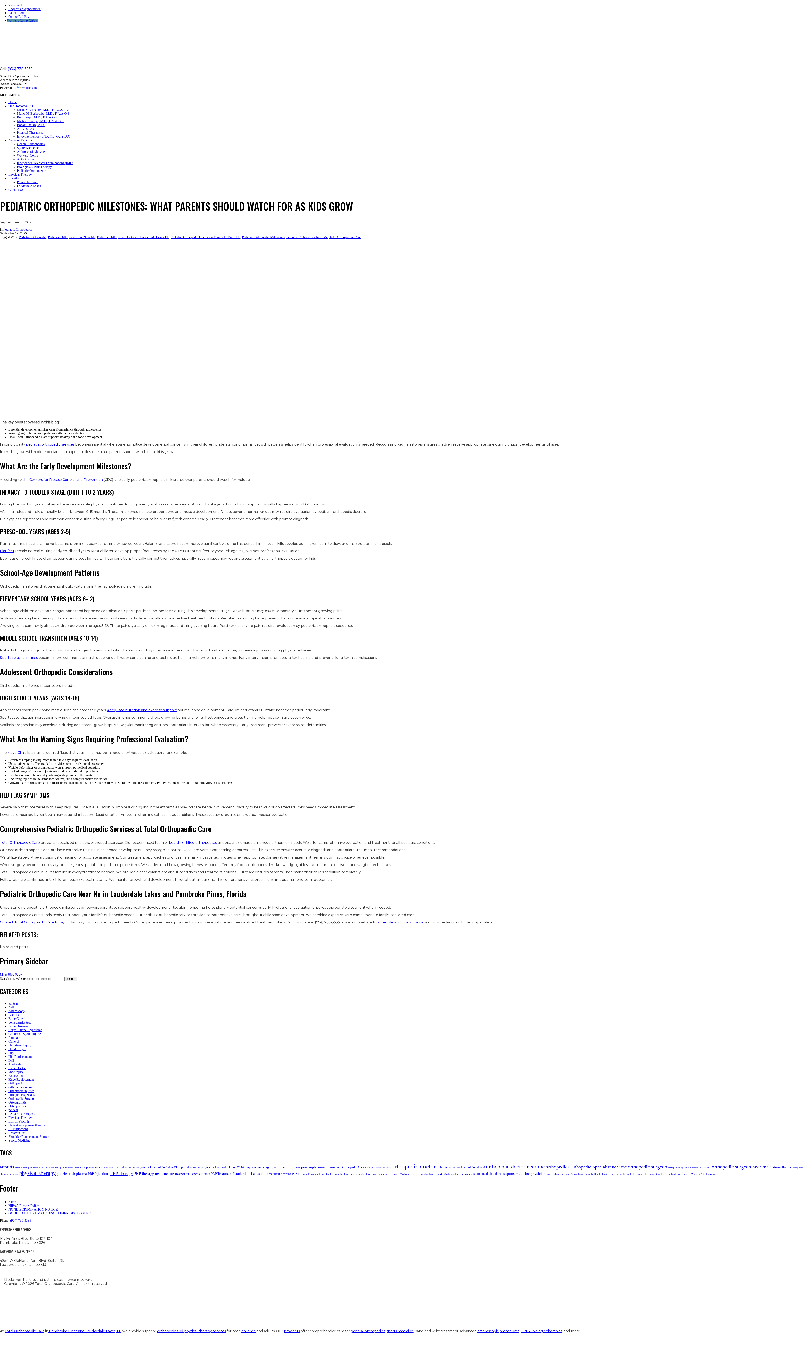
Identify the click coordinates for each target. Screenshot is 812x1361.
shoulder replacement (350, 1174)
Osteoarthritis (17, 1102)
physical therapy (37, 1173)
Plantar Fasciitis (18, 1121)
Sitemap (13, 1202)
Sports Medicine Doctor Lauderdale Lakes (414, 1173)
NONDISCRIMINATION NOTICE (33, 1209)
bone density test (19, 1022)
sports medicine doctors (489, 1173)
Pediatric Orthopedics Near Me (307, 237)
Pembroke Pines (27, 182)
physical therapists (9, 1173)
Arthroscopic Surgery (31, 151)
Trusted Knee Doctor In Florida (585, 1174)
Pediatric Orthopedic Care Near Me (71, 237)
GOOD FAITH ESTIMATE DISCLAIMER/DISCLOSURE (49, 1213)
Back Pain (15, 1015)
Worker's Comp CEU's (22, 20)
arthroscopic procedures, (498, 1331)
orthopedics (557, 1167)
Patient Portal (17, 13)
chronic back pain (23, 1168)
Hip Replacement (20, 1056)
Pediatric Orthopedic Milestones (263, 237)
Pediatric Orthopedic (32, 237)
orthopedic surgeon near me (740, 1167)
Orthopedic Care (353, 1167)
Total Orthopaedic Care (345, 237)
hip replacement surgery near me (263, 1167)
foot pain (14, 1037)
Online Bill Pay (18, 16)
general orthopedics (368, 1331)
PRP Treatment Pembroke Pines (308, 1173)
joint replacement (314, 1167)
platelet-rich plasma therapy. (27, 1125)
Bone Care (15, 1018)
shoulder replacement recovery (376, 1173)
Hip (11, 1053)
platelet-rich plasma (72, 1173)
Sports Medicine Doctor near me (454, 1173)
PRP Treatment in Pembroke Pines (189, 1173)
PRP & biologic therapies (541, 1331)
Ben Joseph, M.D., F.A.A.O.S (37, 117)
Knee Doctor (17, 1068)
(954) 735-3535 (20, 69)
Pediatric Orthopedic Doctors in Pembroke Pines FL (205, 237)
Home (12, 102)
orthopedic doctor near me (515, 1167)
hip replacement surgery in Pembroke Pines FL (209, 1167)
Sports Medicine (28, 148)
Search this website (13, 978)
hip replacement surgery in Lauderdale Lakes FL (146, 1167)
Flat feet (7, 551)
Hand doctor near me (43, 1168)
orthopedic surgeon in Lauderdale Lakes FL (689, 1168)
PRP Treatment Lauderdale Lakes (235, 1174)
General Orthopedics (31, 144)
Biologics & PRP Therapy (34, 167)
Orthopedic (15, 1083)
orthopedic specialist (22, 1095)
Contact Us (15, 189)
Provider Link (17, 5)
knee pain (334, 1167)
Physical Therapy (20, 174)
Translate (31, 87)
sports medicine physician (525, 1173)
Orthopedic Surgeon (22, 1098)
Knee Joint (15, 1076)
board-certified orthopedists (193, 843)
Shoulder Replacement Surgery (29, 1136)
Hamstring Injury (19, 1045)
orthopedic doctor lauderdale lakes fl (461, 1167)
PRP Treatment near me (276, 1173)
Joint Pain (15, 1064)
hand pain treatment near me (69, 1168)
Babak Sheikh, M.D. (31, 125)
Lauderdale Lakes (29, 186)
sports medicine (400, 1331)
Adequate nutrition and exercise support (142, 710)
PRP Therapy (121, 1173)
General (13, 1041)
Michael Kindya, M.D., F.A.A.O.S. (40, 121)
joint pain (292, 1167)
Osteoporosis (17, 1106)
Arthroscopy (16, 1011)
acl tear (13, 1003)
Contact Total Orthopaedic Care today (32, 922)
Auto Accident (26, 159)
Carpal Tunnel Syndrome (25, 1030)
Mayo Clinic (17, 753)
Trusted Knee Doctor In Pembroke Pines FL (668, 1174)
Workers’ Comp (27, 155)
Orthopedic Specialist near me (598, 1167)
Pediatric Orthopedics (17, 229)
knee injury (15, 1072)
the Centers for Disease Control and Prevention (63, 480)
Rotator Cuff (16, 1133)
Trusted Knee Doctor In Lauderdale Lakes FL (624, 1174)
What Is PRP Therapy (703, 1173)
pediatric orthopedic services (50, 444)
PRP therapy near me (151, 1173)
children (248, 1331)
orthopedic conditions (378, 1167)
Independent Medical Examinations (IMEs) (45, 163)
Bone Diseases (18, 1026)
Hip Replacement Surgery (98, 1167)
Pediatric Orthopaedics (32, 170)
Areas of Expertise (20, 140)
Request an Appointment (24, 9)
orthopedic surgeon (647, 1167)
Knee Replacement (21, 1079)
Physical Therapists (30, 132)
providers (292, 1331)
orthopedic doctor (20, 1087)
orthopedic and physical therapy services (191, 1331)
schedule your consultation (400, 922)
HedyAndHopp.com (164, 1316)
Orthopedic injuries (21, 1091)
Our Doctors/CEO (20, 106)
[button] (10, 95)
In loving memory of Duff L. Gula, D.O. (44, 136)
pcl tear (13, 1110)
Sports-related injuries (19, 658)
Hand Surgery (17, 1049)
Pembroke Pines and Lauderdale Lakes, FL (84, 1331)
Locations (15, 178)
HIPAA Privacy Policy (23, 1205)
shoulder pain (332, 1173)
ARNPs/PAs (25, 129)
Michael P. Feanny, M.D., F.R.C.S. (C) (43, 109)
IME (11, 1060)
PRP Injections (18, 1129)
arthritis (7, 1167)
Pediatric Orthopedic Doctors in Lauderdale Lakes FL (133, 237)
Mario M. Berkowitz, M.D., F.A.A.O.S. (43, 113)
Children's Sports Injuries (25, 1034)
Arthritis (13, 1007)
